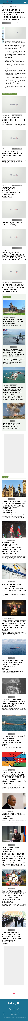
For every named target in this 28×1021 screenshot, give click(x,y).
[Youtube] (17, 1009)
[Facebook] (10, 1009)
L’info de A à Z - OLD (6, 22)
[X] (14, 1009)
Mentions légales (4, 1013)
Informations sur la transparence (15, 1013)
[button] (3, 28)
